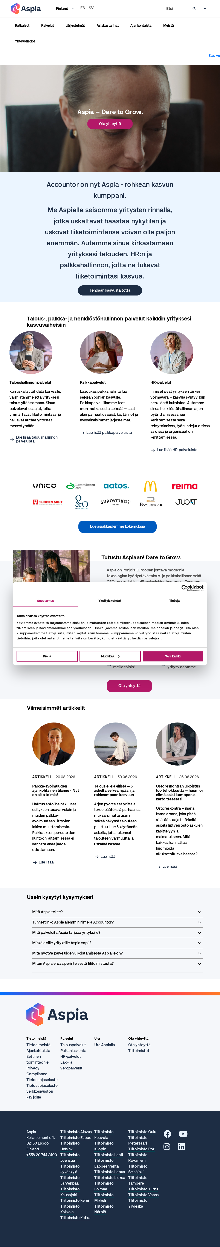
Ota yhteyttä (110, 123)
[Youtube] (183, 1135)
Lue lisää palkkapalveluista (109, 433)
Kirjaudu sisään (202, 8)
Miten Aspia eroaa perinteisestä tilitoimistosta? (72, 963)
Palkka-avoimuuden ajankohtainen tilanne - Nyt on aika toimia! (55, 790)
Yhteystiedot (25, 41)
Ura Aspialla (104, 1045)
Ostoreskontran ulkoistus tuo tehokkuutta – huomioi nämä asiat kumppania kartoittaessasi (179, 792)
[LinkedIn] (181, 1148)
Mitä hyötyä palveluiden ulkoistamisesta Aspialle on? (77, 953)
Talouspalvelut (73, 1045)
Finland (62, 8)
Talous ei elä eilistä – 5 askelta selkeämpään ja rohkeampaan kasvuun (114, 790)
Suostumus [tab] (45, 601)
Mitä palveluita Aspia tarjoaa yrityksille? (66, 932)
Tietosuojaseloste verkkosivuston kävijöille (42, 1091)
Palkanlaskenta (73, 1050)
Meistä (168, 25)
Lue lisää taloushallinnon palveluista (37, 439)
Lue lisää (46, 862)
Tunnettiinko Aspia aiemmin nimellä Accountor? (73, 922)
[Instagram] (166, 1148)
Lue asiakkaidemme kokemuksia (117, 526)
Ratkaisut (22, 25)
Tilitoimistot (138, 1050)
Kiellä (47, 656)
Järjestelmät (75, 25)
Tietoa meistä (38, 1045)
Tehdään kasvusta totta (110, 290)
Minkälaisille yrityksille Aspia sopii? (61, 943)
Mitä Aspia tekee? (47, 912)
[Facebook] (167, 1135)
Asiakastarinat (108, 25)
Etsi (169, 8)
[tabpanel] (39, 387)
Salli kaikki (173, 656)
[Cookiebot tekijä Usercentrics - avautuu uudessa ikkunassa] (184, 588)
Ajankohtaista (140, 25)
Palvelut (47, 25)
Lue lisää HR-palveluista (177, 450)
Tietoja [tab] (174, 601)
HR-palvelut (70, 1056)
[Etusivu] (26, 8)
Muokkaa (107, 656)
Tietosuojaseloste (42, 1079)
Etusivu (214, 56)
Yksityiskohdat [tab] (110, 601)
